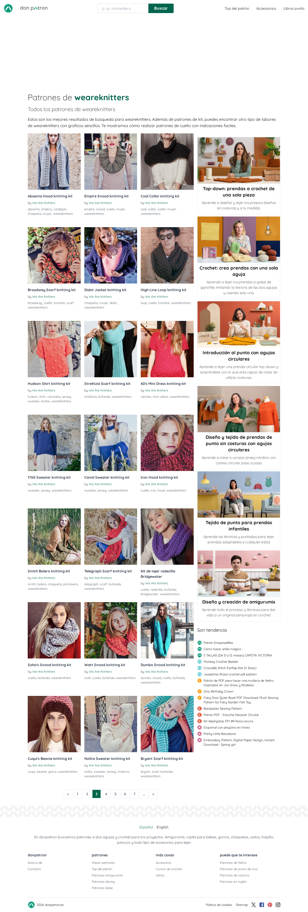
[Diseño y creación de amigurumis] (239, 574)
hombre (59, 303)
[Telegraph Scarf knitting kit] (110, 536)
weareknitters (63, 214)
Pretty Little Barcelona (220, 734)
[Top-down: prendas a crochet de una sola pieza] (239, 160)
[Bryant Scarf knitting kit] (167, 724)
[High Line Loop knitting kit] (167, 255)
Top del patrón (237, 8)
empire (89, 209)
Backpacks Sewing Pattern (223, 708)
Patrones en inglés (233, 882)
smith (32, 584)
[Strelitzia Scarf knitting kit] (110, 349)
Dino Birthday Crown (218, 691)
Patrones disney (103, 882)
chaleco (46, 209)
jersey (66, 397)
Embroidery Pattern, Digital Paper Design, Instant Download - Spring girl (239, 742)
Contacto (34, 869)
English (162, 827)
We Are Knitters (43, 203)
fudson (33, 397)
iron (153, 490)
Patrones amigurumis (107, 875)
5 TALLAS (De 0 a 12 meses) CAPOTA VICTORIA (238, 655)
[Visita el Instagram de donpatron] (278, 905)
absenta (33, 209)
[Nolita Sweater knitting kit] (110, 724)
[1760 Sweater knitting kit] (54, 443)
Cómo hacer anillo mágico (222, 649)
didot (113, 303)
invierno (123, 772)
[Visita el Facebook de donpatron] (262, 905)
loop (144, 303)
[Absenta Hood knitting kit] (54, 161)
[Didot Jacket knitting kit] (110, 255)
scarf (70, 303)
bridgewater (149, 594)
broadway (35, 303)
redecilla (157, 589)
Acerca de (35, 863)
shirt (42, 397)
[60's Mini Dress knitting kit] (167, 349)
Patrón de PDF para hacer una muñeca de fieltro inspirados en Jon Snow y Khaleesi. (239, 683)
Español (146, 827)
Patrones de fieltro (233, 863)
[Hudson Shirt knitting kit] (54, 349)
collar (152, 209)
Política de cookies (219, 905)
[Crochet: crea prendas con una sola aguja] (239, 240)
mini (156, 397)
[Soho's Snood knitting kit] (54, 630)
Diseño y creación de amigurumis (238, 602)
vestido (146, 397)
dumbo (146, 678)
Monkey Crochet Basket (221, 662)
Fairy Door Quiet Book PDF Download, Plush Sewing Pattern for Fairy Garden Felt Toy (241, 700)
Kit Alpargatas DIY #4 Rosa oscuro (228, 721)
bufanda (104, 397)
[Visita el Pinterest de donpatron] (270, 905)
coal (144, 209)
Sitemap (242, 905)
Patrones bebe (102, 888)
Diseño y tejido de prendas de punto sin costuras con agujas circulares (239, 443)
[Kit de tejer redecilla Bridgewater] (167, 536)
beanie (42, 772)
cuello (110, 209)
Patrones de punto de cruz (239, 869)
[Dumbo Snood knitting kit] (167, 630)
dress (164, 397)
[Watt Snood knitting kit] (110, 630)
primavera (70, 584)
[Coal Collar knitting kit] (167, 161)
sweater (33, 401)
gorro (52, 772)
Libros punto (293, 8)
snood (100, 209)
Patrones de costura (234, 875)
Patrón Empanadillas (218, 643)
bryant (145, 772)
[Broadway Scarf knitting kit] (54, 255)
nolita (88, 772)
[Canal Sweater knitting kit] (110, 443)
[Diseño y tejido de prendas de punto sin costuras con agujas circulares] (239, 409)
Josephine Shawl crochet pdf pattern (230, 674)
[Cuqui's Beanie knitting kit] (54, 724)
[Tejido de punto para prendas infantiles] (239, 494)
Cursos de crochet (169, 869)
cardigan (60, 209)
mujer (47, 214)
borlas (45, 401)
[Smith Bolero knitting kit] (54, 536)
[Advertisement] (154, 50)
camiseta (53, 397)
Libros (160, 875)
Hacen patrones (103, 863)
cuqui (31, 772)
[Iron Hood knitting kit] (167, 443)
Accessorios (266, 8)
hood (161, 490)
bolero (41, 584)
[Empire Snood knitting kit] (110, 161)
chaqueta (34, 214)
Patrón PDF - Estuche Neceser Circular (231, 715)
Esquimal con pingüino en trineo (227, 727)
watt (87, 678)
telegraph (91, 584)
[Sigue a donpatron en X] (253, 905)
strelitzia (90, 397)
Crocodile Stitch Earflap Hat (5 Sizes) (230, 668)
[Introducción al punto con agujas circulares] (239, 324)
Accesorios (163, 863)
